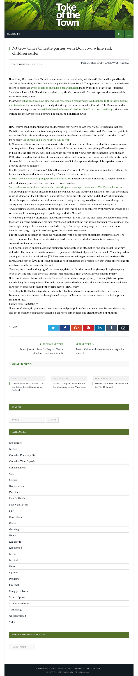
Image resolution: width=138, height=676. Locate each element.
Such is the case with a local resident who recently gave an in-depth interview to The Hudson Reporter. (66, 187)
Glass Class (15, 517)
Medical (124, 63)
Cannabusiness (17, 467)
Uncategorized (17, 615)
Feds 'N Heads (17, 498)
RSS (100, 668)
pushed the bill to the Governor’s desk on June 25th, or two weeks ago (75, 109)
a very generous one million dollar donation (55, 87)
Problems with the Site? (46, 668)
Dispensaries (16, 486)
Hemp (12, 535)
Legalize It (15, 541)
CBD (11, 473)
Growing (14, 529)
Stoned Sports (17, 597)
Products (14, 578)
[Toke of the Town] (73, 12)
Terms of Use (92, 668)
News (12, 566)
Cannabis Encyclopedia (22, 455)
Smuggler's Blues (18, 591)
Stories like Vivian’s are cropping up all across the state (39, 178)
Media (12, 554)
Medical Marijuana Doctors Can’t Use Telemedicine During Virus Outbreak (28, 386)
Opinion (13, 572)
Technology (15, 609)
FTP (11, 510)
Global (12, 523)
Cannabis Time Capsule (22, 461)
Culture (13, 480)
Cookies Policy (78, 668)
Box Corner (15, 442)
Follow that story (92, 63)
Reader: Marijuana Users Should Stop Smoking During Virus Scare (70, 386)
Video (12, 622)
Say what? (14, 584)
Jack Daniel (20, 64)
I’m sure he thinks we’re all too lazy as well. (46, 139)
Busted (13, 449)
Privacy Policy (64, 668)
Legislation (112, 63)
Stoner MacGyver (19, 603)
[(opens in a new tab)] (27, 376)
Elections (14, 492)
